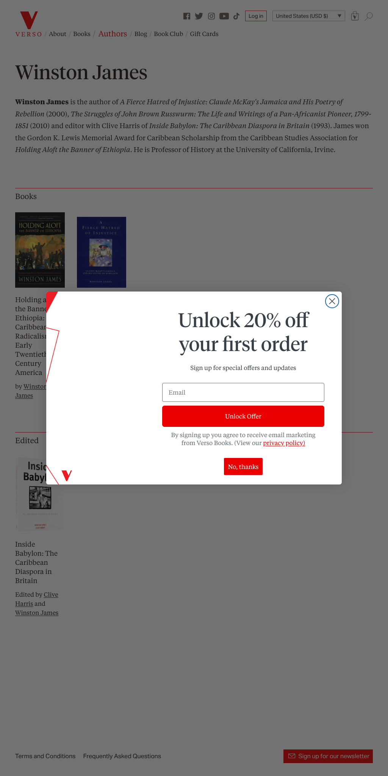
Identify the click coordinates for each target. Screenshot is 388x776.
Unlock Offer (243, 416)
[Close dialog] (332, 301)
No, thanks (243, 466)
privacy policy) (284, 443)
